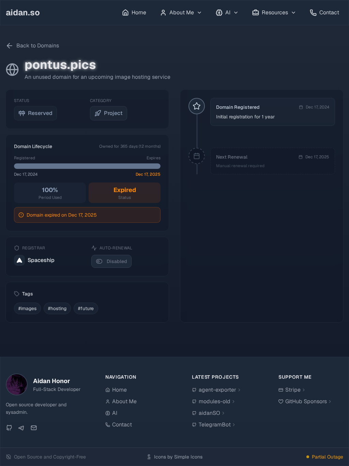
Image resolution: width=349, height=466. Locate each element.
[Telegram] (21, 427)
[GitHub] (9, 427)
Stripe (293, 389)
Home (139, 12)
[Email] (33, 427)
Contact (329, 12)
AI (114, 413)
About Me (124, 401)
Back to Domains (37, 45)
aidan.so (23, 12)
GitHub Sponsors (306, 401)
